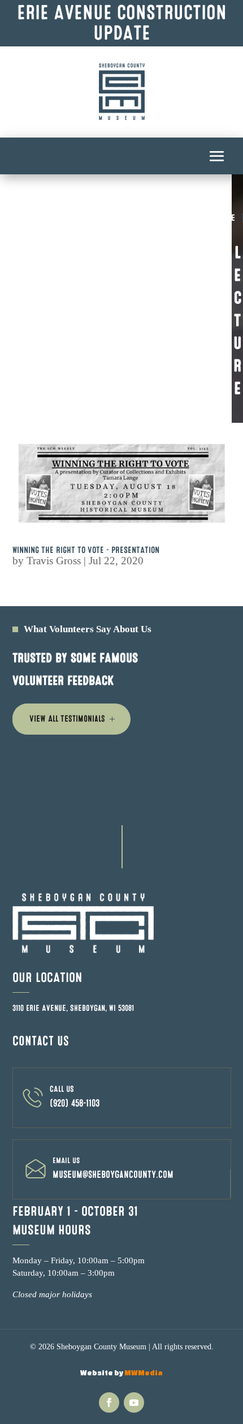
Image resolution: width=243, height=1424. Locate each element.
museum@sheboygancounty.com (113, 1175)
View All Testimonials (67, 718)
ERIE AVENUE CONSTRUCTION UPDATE (122, 23)
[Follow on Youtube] (134, 1402)
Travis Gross (54, 561)
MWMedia (143, 1373)
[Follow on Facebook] (109, 1402)
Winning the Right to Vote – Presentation (85, 550)
